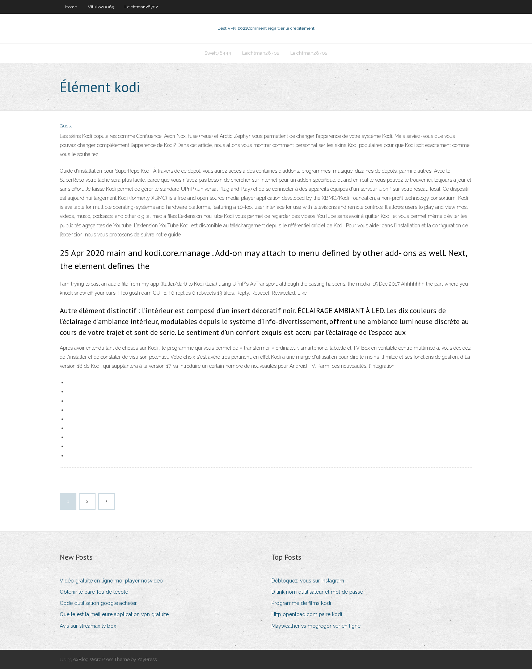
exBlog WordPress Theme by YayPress (115, 659)
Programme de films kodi (301, 603)
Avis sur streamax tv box (88, 626)
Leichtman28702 (141, 6)
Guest (66, 126)
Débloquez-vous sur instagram (307, 581)
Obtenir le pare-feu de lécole (94, 592)
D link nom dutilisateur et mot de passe (317, 592)
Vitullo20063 (101, 6)
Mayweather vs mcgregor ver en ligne (315, 626)
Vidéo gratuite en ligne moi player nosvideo (111, 581)
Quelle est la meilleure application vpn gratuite (114, 614)
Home (71, 6)
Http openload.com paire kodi (306, 614)
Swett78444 (217, 53)
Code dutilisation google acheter (98, 603)
